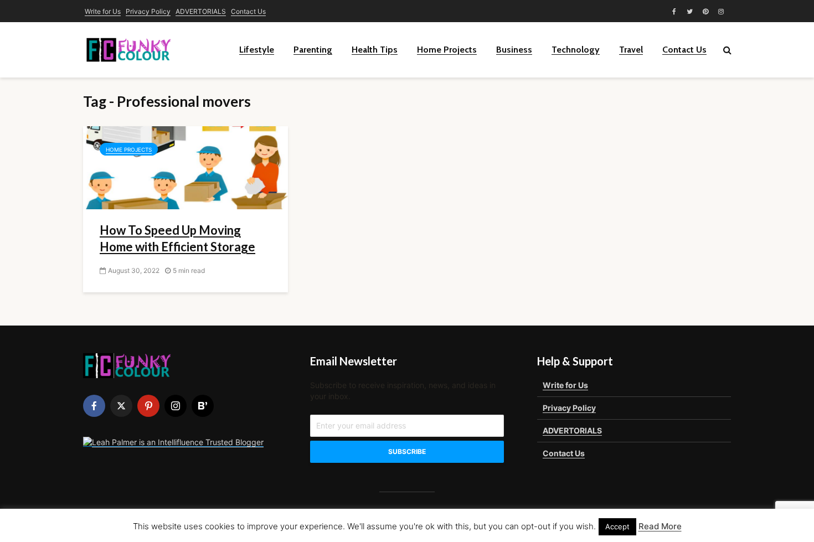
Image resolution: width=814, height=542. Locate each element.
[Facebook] (94, 406)
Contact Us (248, 11)
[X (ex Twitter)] (121, 406)
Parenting (312, 49)
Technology (576, 49)
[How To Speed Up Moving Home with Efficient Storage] (185, 166)
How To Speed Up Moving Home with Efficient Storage (177, 238)
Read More (660, 526)
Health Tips (375, 49)
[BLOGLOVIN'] (203, 406)
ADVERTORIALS (201, 11)
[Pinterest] (148, 406)
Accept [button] (617, 526)
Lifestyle (256, 49)
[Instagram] (175, 406)
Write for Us (103, 11)
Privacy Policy (148, 11)
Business (514, 49)
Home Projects (447, 49)
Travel (631, 49)
